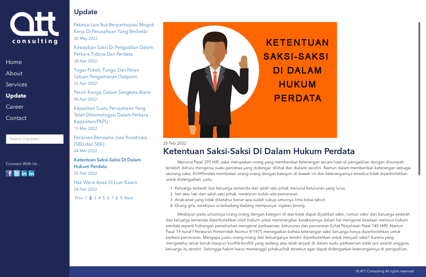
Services (16, 85)
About (14, 74)
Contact (16, 118)
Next (128, 198)
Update (16, 96)
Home (14, 62)
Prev (79, 198)
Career (14, 107)
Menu (80, 9)
